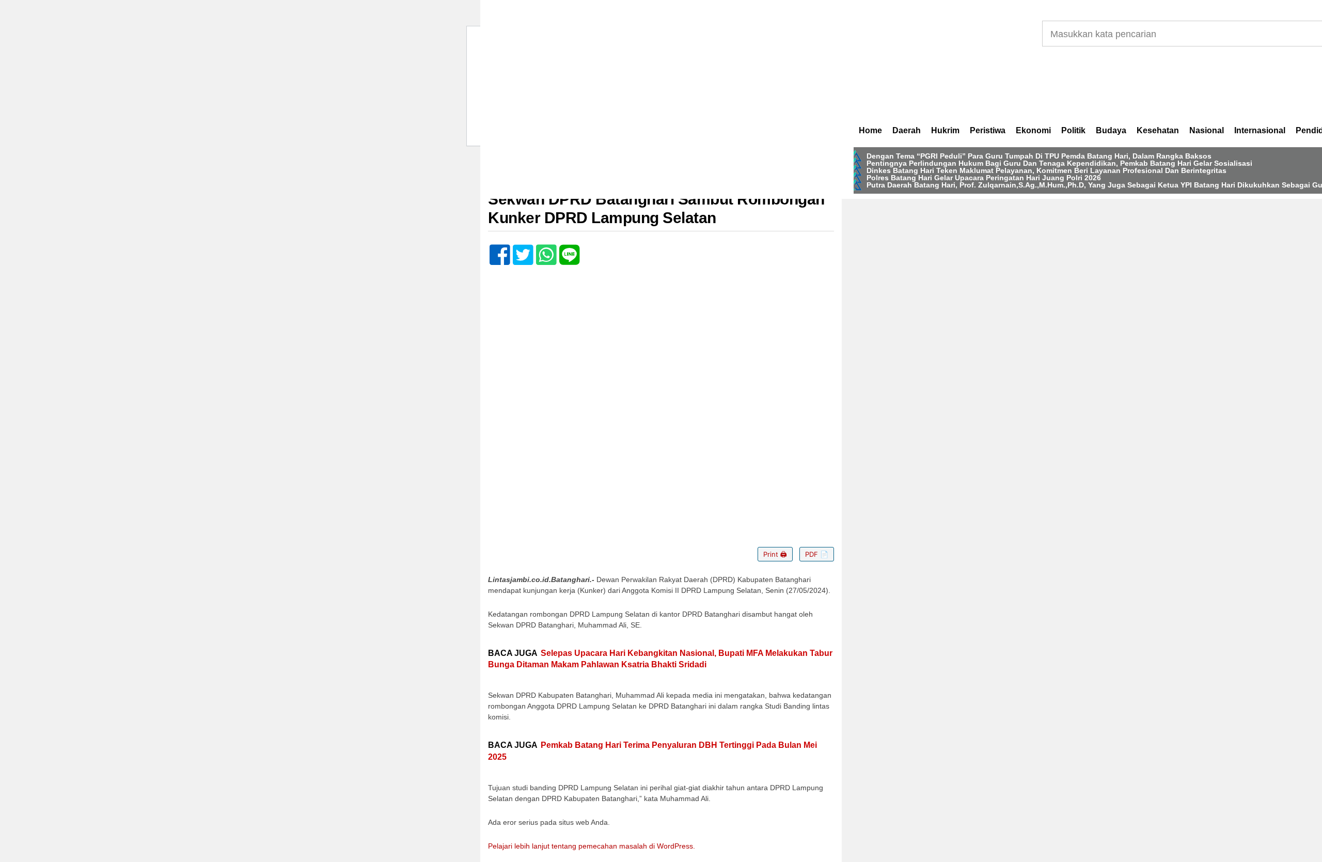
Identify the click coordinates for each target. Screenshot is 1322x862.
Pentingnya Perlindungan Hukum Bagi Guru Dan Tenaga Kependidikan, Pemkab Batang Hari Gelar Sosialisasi (1059, 163)
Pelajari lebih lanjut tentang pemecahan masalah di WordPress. (591, 846)
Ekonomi (1033, 130)
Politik (1073, 130)
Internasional (1259, 130)
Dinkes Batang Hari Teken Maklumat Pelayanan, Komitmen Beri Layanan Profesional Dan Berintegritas (1046, 170)
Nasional (1206, 130)
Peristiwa (987, 130)
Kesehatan (1158, 130)
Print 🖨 (775, 554)
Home (870, 130)
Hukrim (945, 130)
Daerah (906, 130)
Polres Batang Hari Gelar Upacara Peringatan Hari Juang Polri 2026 (984, 177)
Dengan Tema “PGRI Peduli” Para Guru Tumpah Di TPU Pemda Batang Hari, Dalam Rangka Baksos (1039, 156)
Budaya (1111, 130)
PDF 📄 (816, 554)
